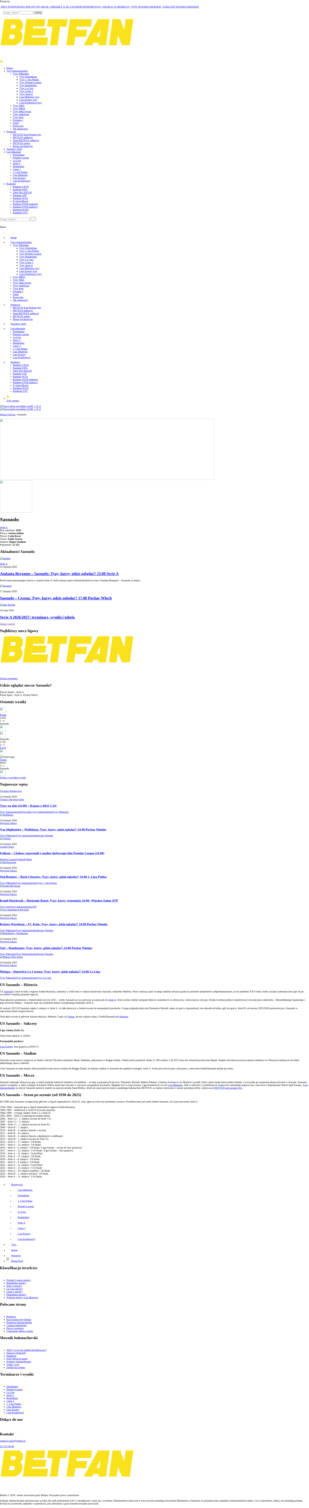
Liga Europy (19, 178)
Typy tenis (18, 117)
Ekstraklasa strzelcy (16, 1294)
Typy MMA (19, 108)
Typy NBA (18, 105)
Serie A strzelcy (14, 1286)
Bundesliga (18, 166)
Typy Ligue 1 (26, 91)
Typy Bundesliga (28, 85)
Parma (3, 715)
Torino (3, 759)
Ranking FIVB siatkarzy (25, 207)
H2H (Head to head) (16, 1358)
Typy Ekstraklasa (28, 76)
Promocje (11, 131)
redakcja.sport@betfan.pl (12, 1441)
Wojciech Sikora (8, 823)
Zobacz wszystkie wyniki (13, 777)
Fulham (28, 859)
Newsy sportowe (15, 1328)
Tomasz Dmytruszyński (12, 799)
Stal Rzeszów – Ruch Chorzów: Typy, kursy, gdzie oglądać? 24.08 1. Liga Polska (53, 876)
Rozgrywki (17, 1184)
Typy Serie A (26, 94)
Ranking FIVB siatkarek (25, 204)
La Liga (17, 160)
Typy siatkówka (21, 114)
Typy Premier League (30, 82)
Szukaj (38, 12)
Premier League (21, 157)
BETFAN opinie (21, 143)
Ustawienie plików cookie (19, 1331)
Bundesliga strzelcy (16, 1283)
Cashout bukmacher (16, 1325)
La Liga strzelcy (14, 1288)
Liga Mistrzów (20, 175)
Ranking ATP (20, 195)
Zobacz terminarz (9, 678)
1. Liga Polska (20, 172)
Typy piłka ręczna (22, 111)
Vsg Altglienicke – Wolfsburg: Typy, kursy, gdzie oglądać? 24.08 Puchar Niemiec (53, 829)
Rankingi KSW (21, 209)
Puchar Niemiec (45, 835)
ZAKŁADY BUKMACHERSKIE (181, 6)
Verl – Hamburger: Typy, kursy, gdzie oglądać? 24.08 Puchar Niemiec (46, 948)
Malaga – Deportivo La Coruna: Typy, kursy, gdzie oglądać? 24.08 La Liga (50, 971)
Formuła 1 (18, 120)
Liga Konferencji (21, 181)
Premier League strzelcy (18, 1280)
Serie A (16, 163)
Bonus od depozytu (23, 146)
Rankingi (11, 183)
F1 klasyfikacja (20, 201)
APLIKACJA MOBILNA (115, 6)
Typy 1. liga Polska (29, 79)
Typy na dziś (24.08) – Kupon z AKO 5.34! (28, 805)
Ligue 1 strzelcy (14, 1291)
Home (9, 68)
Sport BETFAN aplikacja (26, 140)
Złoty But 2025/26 (22, 192)
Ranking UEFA (21, 186)
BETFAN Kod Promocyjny (27, 134)
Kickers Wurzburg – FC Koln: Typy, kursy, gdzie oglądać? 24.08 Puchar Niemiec (54, 924)
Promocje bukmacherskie (19, 1322)
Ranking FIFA (20, 189)
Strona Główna (7, 414)
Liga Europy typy (28, 100)
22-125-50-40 (7, 1446)
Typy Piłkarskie (21, 73)
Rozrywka (18, 126)
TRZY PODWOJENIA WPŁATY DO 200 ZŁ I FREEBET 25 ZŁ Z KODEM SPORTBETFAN (50, 6)
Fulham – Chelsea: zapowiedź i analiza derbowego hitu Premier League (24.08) (52, 853)
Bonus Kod (17, 1261)
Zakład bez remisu (15, 1367)
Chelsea (20, 859)
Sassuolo (8, 991)
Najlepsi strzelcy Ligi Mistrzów (22, 1297)
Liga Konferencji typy (30, 102)
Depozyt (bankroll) (16, 1353)
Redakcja (11, 1316)
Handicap (11, 1356)
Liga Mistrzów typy (29, 97)
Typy (14, 1244)
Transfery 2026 (14, 149)
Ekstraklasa (18, 154)
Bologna (123, 1016)
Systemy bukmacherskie (18, 1361)
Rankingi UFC (20, 212)
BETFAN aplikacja (23, 137)
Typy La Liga (26, 88)
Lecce (3, 747)
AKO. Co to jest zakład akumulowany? (26, 1350)
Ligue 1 (17, 169)
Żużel (16, 123)
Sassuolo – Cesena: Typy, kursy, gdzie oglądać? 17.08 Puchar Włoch (56, 598)
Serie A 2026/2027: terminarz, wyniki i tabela (37, 617)
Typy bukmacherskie (17, 71)
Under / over (12, 1364)
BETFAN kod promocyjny (228, 1088)
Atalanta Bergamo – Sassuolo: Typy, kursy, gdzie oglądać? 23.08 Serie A (59, 574)
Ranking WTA (20, 198)
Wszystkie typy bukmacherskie (37, 812)
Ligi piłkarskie (13, 152)
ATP (34, 906)
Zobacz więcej (7, 624)
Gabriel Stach (7, 847)
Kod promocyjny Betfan (18, 1319)
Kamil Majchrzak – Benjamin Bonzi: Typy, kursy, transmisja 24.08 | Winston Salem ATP (59, 900)
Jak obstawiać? (20, 128)
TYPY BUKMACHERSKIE (146, 6)
